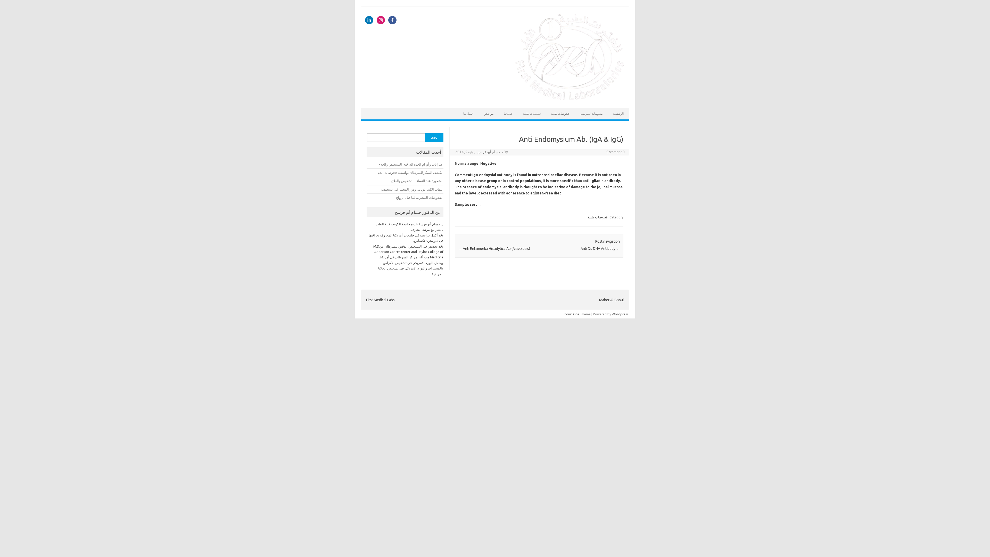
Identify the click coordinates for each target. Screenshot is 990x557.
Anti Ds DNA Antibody (600, 249)
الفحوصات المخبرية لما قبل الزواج (419, 197)
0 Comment (615, 152)
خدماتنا (508, 113)
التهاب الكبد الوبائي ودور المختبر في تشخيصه (412, 189)
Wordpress (620, 314)
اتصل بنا (468, 113)
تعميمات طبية (532, 113)
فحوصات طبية (560, 113)
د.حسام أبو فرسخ (490, 152)
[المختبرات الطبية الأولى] (569, 99)
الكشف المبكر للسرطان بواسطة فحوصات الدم (410, 172)
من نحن (488, 113)
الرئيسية (618, 113)
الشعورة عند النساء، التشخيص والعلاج (417, 181)
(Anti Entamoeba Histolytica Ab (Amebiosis (494, 249)
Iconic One (571, 314)
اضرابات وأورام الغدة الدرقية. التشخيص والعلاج (410, 164)
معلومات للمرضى (591, 113)
